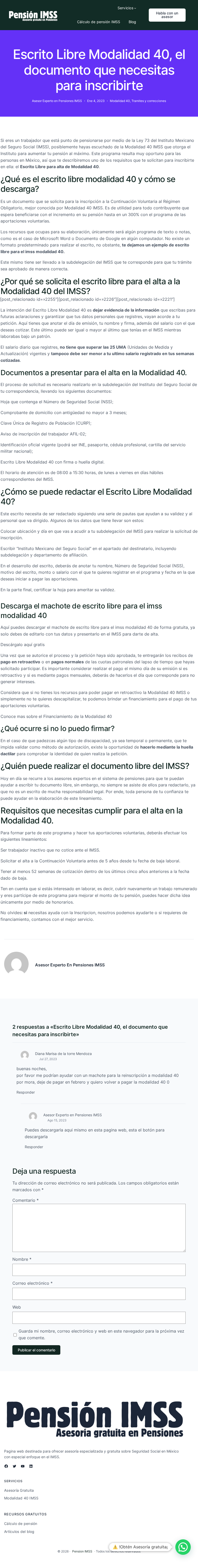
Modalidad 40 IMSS (144, 146)
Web (16, 1307)
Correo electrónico (32, 1283)
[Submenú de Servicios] (135, 8)
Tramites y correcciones (148, 101)
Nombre (21, 1259)
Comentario (25, 1200)
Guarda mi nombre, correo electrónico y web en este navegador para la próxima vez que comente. (101, 1334)
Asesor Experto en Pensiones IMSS (72, 1115)
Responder (25, 1092)
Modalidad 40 (120, 101)
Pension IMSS (82, 1551)
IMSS (42, 146)
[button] (183, 1547)
